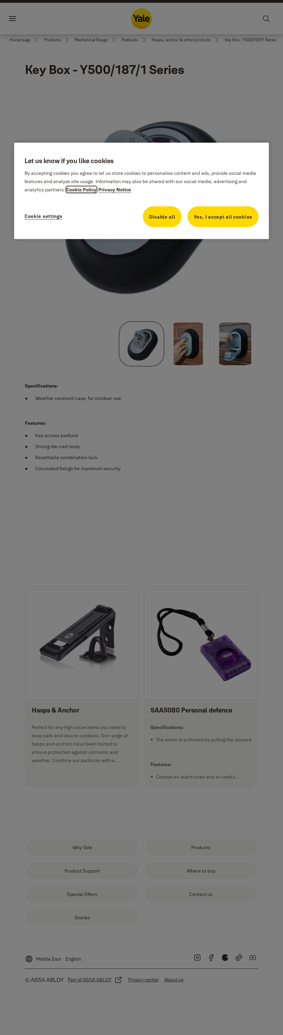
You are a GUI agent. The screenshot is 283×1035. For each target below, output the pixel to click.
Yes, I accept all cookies (223, 217)
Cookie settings (43, 216)
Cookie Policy (81, 190)
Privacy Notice (114, 190)
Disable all (162, 217)
